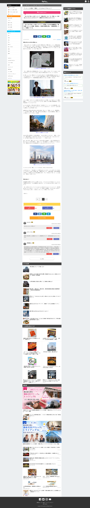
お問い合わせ (10, 76)
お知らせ (9, 58)
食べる (9, 33)
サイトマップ (10, 67)
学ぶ (9, 42)
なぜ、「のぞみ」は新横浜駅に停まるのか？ (71, 83)
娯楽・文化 (10, 22)
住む (9, 40)
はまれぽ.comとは (11, 60)
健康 (9, 53)
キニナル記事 (12, 7)
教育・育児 (10, 24)
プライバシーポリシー (12, 73)
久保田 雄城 (59, 39)
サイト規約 (10, 71)
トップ (24, 5)
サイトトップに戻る (14, 5)
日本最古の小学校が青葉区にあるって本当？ (71, 75)
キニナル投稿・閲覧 (13, 9)
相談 (9, 51)
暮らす (9, 44)
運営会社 (9, 69)
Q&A (9, 64)
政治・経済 (10, 18)
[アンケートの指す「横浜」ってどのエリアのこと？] (48, 36)
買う (9, 35)
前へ (37, 199)
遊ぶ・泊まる (10, 46)
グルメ (9, 20)
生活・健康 (10, 27)
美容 (9, 37)
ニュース (11, 14)
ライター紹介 (10, 62)
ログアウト (10, 78)
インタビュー (10, 29)
